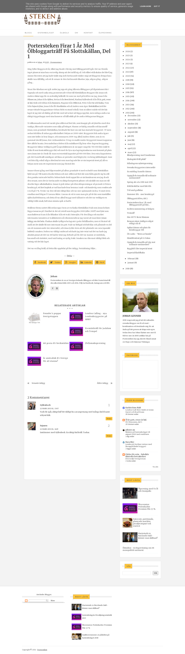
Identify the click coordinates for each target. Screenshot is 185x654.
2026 (127, 51)
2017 (127, 88)
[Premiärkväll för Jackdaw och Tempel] (76, 331)
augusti (131, 132)
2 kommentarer (56, 62)
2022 (127, 68)
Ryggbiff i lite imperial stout (139, 248)
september (132, 128)
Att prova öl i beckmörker (56, 343)
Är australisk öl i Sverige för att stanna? (55, 359)
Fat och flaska (98, 103)
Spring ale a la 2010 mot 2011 (139, 182)
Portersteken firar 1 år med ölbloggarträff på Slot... (139, 203)
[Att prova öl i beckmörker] (34, 346)
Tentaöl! (130, 213)
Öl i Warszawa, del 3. (133, 422)
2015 (127, 96)
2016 (127, 92)
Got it (157, 6)
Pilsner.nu (31, 99)
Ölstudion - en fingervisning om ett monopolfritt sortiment (138, 549)
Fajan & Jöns (37, 106)
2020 (127, 76)
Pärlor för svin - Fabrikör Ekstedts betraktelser (137, 455)
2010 (127, 269)
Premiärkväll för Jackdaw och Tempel (98, 329)
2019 (127, 80)
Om (76, 33)
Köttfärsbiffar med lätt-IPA (139, 186)
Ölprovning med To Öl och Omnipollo (148, 490)
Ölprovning (105, 33)
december (132, 116)
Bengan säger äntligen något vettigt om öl (140, 222)
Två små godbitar (135, 190)
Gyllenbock (45, 405)
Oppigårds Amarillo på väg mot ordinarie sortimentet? (141, 243)
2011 (127, 113)
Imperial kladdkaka (136, 253)
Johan (40, 62)
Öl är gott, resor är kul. (136, 420)
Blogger (48, 594)
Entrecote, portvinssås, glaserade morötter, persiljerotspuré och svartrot (143, 522)
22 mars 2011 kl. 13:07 (49, 408)
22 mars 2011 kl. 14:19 (49, 429)
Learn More (145, 6)
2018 (127, 84)
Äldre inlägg (102, 383)
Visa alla (155, 467)
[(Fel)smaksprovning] (76, 346)
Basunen (56, 103)
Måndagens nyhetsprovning (140, 163)
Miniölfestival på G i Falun (138, 238)
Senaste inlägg (38, 383)
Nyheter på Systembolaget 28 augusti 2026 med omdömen (137, 433)
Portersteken (42, 650)
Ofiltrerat (77, 103)
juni (129, 140)
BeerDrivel (69, 99)
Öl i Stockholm (59, 106)
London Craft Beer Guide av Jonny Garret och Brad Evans (139, 411)
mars (130, 152)
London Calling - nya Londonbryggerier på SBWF (96, 316)
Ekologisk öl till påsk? (136, 159)
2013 (127, 105)
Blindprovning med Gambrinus (141, 155)
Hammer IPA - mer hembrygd (140, 194)
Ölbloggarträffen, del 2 (137, 198)
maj (129, 144)
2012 (127, 109)
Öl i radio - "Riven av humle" (139, 234)
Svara (109, 419)
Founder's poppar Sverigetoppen (52, 315)
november (132, 120)
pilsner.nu (130, 430)
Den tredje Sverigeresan (135, 459)
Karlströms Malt (133, 408)
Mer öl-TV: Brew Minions (138, 217)
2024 (127, 59)
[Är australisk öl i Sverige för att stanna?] (34, 361)
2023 (127, 64)
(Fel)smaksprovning (95, 343)
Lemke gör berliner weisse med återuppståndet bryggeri (138, 445)
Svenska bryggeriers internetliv (141, 167)
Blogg (28, 33)
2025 (127, 55)
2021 (127, 72)
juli (129, 136)
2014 (127, 101)
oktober (131, 124)
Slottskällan (93, 106)
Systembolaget (46, 33)
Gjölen (50, 99)
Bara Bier (129, 442)
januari (131, 263)
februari (131, 258)
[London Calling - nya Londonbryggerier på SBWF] (76, 316)
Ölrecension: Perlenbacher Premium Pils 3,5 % (146, 506)
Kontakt (88, 33)
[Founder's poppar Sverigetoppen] (34, 319)
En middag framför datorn (139, 171)
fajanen (43, 426)
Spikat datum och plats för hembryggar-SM (139, 228)
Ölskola (64, 33)
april (130, 148)
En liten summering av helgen (140, 209)
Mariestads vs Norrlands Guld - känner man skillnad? (148, 535)
